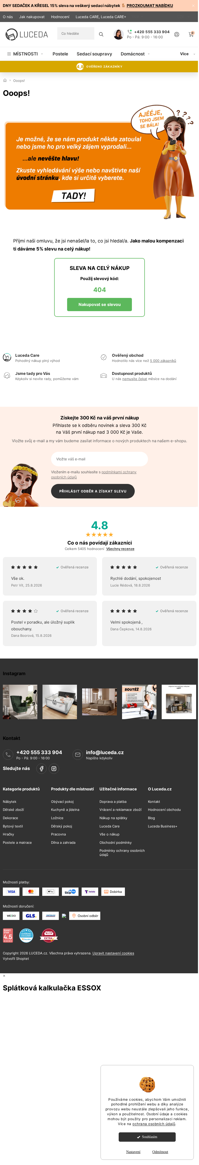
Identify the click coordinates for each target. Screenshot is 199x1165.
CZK (181, 17)
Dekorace (10, 818)
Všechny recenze (120, 549)
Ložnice (57, 818)
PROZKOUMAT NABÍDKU (150, 5)
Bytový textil (13, 826)
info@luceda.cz (105, 752)
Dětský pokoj (61, 826)
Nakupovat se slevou (100, 304)
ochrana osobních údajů (153, 1124)
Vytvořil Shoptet (16, 958)
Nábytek (9, 802)
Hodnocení (60, 17)
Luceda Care (110, 826)
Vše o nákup (109, 834)
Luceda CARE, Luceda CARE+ (101, 17)
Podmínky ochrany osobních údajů (122, 853)
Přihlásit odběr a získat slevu (92, 491)
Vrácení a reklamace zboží (120, 810)
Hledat (101, 34)
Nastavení (133, 1152)
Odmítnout (160, 1152)
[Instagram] (54, 768)
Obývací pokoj (62, 802)
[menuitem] (25, 54)
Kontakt (154, 802)
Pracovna (58, 834)
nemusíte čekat (134, 379)
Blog (151, 818)
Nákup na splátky (113, 818)
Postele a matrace (17, 843)
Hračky (8, 834)
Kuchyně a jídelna (65, 810)
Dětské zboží (13, 810)
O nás (8, 17)
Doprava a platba (113, 802)
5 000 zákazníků (163, 361)
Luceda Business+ (162, 826)
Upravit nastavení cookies (113, 953)
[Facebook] (41, 768)
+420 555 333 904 (39, 752)
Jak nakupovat (32, 17)
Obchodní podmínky (116, 843)
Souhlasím (149, 1137)
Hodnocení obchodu (164, 810)
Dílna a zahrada (63, 843)
